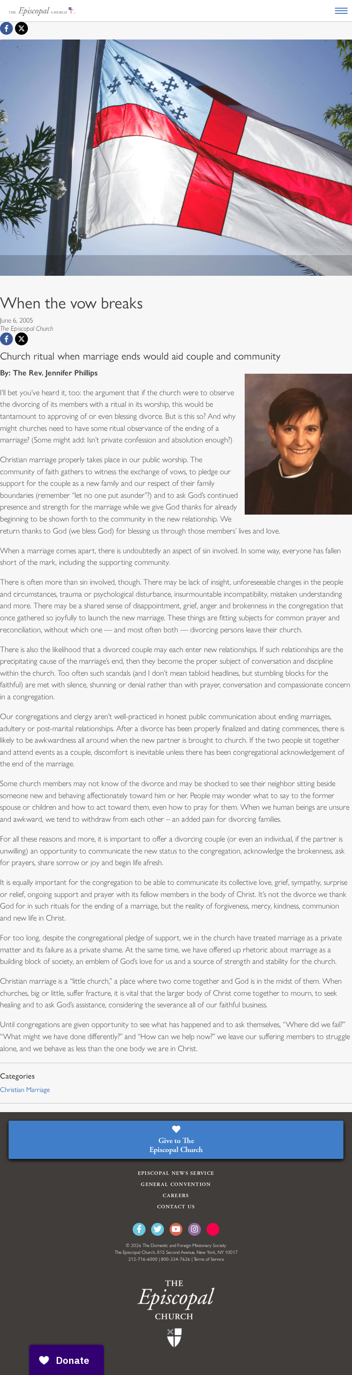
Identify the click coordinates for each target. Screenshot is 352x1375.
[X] (21, 28)
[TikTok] (212, 1229)
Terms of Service (209, 1259)
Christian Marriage (25, 1089)
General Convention (176, 1184)
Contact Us (176, 1207)
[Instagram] (194, 1229)
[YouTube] (176, 1229)
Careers (176, 1195)
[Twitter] (157, 1229)
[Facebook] (6, 28)
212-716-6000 (143, 1259)
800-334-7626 (175, 1259)
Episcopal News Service (176, 1173)
